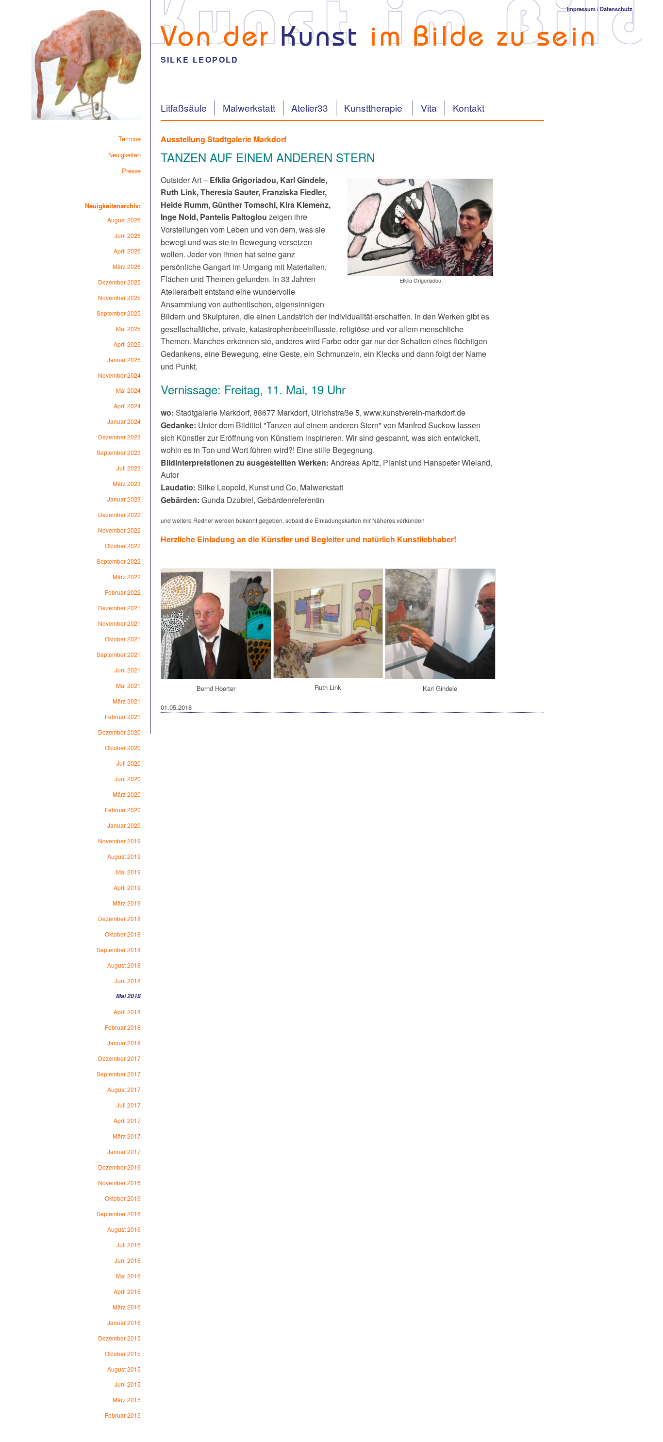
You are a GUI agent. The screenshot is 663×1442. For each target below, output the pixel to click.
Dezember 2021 (119, 608)
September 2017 (119, 1074)
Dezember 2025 (119, 282)
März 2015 (127, 1399)
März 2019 (127, 903)
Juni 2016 (128, 1260)
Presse (131, 170)
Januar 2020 (124, 825)
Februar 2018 (123, 1027)
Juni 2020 (128, 778)
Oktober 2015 (123, 1353)
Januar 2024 (124, 421)
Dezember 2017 (119, 1058)
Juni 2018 (128, 980)
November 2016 (119, 1182)
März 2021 (127, 701)
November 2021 (119, 623)
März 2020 (127, 794)
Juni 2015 (128, 1384)
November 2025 (119, 297)
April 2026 (127, 251)
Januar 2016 (124, 1322)
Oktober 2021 (123, 639)
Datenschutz (616, 9)
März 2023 (127, 483)
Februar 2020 (123, 809)
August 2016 (124, 1229)
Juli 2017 (128, 1105)
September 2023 (119, 452)
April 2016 (127, 1291)
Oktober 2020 (123, 747)
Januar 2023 (124, 499)
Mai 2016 (128, 1276)
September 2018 (119, 949)
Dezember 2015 (119, 1338)
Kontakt (468, 107)
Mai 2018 (128, 996)
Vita (429, 107)
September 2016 (119, 1213)
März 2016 (127, 1307)
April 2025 (127, 344)
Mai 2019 (128, 872)
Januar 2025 (124, 359)
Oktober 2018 (123, 934)
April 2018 (127, 1011)
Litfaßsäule (184, 107)
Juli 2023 (128, 468)
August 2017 (124, 1089)
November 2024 (119, 375)
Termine (129, 138)
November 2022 (119, 530)
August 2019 (124, 856)
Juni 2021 (128, 670)
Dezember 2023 (119, 437)
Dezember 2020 (119, 732)
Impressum (581, 9)
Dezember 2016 (119, 1167)
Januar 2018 (124, 1043)
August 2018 (124, 965)
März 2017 (127, 1136)
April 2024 (127, 406)
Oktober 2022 (123, 545)
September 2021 (119, 654)
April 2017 (127, 1120)
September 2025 (119, 313)
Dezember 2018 (119, 918)
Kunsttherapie (374, 107)
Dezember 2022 (119, 514)
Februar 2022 (123, 592)
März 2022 (127, 576)
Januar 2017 (124, 1151)
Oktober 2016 (123, 1198)
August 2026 (124, 220)
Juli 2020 (128, 763)
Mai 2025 (128, 328)
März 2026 (127, 266)
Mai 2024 (128, 390)
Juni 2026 (128, 235)
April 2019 (127, 887)
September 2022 (119, 561)
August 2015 (124, 1369)
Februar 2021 (123, 716)
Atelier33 (309, 107)
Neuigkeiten (124, 154)
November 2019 (119, 841)
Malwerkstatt (249, 107)
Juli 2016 (128, 1245)
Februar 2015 (123, 1415)
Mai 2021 (128, 685)
